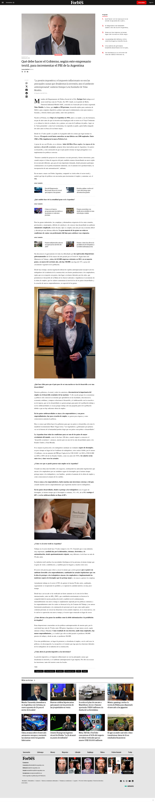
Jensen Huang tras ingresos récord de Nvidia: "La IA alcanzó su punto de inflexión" (63, 735)
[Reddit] (27, 93)
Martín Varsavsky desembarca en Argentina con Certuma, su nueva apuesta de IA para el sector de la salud (34, 706)
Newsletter (31, 780)
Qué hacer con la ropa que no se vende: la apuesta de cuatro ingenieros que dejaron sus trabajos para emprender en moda (116, 20)
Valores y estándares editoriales (50, 780)
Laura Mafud (25, 69)
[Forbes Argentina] (77, 2)
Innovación (26, 752)
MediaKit (24, 780)
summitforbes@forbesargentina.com (36, 770)
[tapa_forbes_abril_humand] (74, 766)
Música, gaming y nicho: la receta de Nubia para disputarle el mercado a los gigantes (120, 705)
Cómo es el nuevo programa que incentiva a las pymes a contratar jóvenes (53, 212)
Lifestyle (77, 752)
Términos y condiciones (65, 780)
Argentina (39, 671)
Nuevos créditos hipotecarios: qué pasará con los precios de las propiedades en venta (62, 705)
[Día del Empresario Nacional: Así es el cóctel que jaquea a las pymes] (38, 190)
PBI (78, 671)
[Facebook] (27, 90)
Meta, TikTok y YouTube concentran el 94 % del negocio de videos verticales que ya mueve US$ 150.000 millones (91, 736)
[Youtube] (130, 781)
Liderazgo (40, 752)
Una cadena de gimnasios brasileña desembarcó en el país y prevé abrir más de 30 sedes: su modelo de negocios (117, 47)
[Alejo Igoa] (87, 766)
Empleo (60, 671)
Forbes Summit (116, 752)
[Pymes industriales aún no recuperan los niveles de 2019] (38, 244)
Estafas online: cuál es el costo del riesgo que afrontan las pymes (85, 190)
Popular (105, 15)
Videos (102, 752)
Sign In (151, 2)
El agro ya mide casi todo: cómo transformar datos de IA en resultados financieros (120, 735)
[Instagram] (126, 781)
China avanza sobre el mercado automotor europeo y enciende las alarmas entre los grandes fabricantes (34, 736)
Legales (75, 780)
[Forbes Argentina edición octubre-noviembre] (114, 766)
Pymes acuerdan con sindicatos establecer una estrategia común (85, 211)
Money (53, 752)
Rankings (90, 752)
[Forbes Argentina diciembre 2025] (100, 766)
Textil (84, 671)
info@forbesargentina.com (33, 768)
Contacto (37, 780)
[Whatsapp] (27, 83)
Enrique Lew (70, 671)
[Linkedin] (27, 96)
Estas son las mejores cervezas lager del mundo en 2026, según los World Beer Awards (116, 33)
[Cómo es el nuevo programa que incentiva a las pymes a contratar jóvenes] (38, 210)
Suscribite (141, 2)
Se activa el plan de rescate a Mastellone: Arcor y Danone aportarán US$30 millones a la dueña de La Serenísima (91, 706)
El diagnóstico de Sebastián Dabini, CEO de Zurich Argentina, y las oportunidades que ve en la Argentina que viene (117, 26)
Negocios (65, 752)
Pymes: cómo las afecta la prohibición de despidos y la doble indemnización (85, 245)
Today (130, 752)
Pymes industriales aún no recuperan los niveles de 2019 (54, 245)
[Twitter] (27, 86)
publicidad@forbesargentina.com (36, 765)
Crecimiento (49, 671)
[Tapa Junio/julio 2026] (61, 766)
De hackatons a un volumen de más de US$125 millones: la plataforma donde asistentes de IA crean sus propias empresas (116, 53)
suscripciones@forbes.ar (36, 773)
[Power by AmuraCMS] (129, 786)
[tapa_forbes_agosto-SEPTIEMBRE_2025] (127, 766)
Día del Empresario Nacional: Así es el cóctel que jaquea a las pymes (53, 190)
